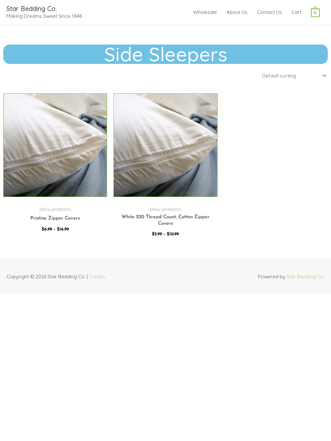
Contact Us (269, 12)
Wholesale (205, 12)
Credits (97, 276)
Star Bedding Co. (31, 9)
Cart (296, 12)
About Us (237, 12)
